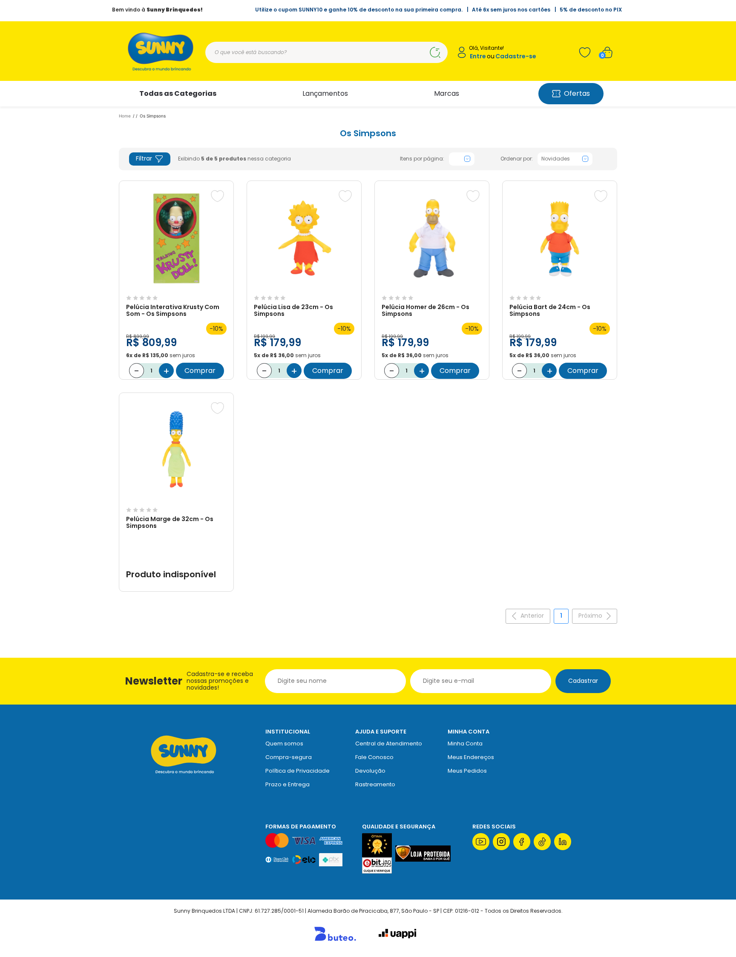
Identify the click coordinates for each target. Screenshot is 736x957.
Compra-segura (288, 757)
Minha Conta (465, 743)
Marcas (446, 93)
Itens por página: (422, 159)
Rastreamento (375, 784)
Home (125, 115)
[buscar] (434, 52)
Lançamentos (325, 93)
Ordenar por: (516, 159)
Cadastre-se (515, 56)
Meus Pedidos (467, 771)
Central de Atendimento (388, 743)
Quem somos (284, 743)
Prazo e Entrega (287, 784)
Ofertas (577, 93)
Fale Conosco (374, 757)
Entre (478, 56)
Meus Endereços (471, 757)
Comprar (200, 370)
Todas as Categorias (177, 93)
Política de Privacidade (297, 771)
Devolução (370, 771)
